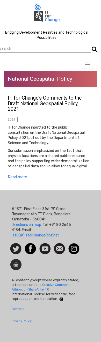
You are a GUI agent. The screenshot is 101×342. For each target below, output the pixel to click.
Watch (44, 246)
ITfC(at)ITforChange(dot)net (35, 235)
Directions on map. (27, 224)
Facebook (30, 246)
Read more (17, 177)
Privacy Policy (22, 321)
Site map (18, 309)
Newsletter (15, 261)
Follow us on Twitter (15, 249)
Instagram (74, 246)
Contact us (59, 248)
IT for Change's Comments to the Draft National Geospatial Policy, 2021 (45, 103)
